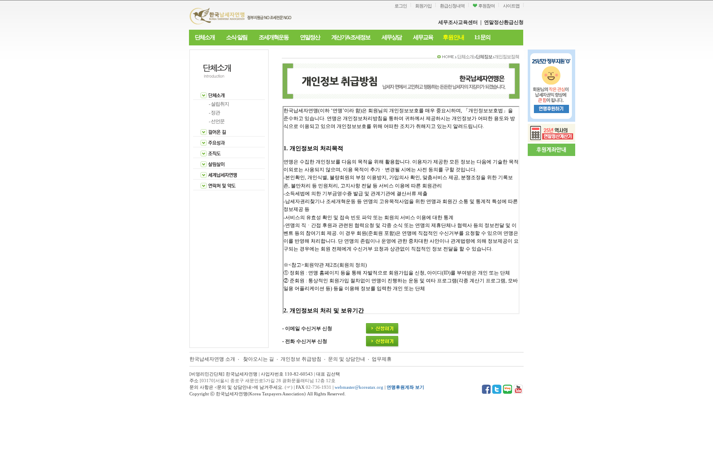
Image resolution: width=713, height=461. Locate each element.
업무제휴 (382, 359)
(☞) (289, 387)
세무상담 (391, 37)
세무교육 (423, 37)
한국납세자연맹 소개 (212, 359)
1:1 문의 (482, 37)
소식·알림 (236, 37)
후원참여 (486, 5)
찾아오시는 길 (258, 359)
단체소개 (205, 37)
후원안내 (453, 37)
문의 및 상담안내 (347, 359)
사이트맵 (511, 5)
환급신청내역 (452, 5)
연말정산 (310, 37)
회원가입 (423, 5)
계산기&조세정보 (350, 37)
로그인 (400, 5)
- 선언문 (216, 121)
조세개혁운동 (273, 37)
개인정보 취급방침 (301, 359)
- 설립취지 (219, 104)
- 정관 (214, 113)
